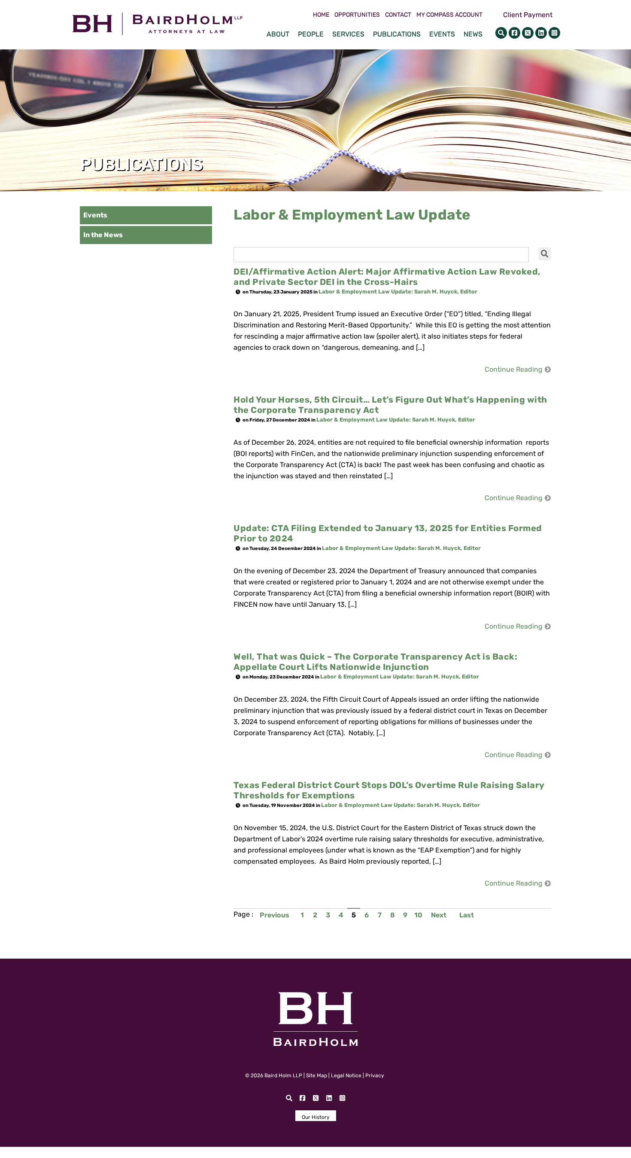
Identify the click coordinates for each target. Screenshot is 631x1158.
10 (418, 915)
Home (321, 15)
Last (466, 915)
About (278, 34)
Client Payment (527, 15)
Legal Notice (346, 1075)
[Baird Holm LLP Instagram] (554, 33)
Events (442, 34)
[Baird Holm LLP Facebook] (514, 33)
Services (348, 34)
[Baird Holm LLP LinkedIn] (541, 33)
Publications (397, 34)
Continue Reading (514, 369)
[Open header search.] (501, 33)
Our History (316, 1117)
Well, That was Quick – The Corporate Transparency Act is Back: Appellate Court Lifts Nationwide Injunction (375, 661)
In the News (103, 235)
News (473, 34)
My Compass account (449, 15)
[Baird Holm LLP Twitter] (528, 33)
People (311, 34)
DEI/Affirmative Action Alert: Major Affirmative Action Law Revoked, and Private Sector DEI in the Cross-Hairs (387, 276)
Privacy (374, 1075)
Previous (274, 915)
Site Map (316, 1075)
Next (438, 915)
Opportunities (357, 15)
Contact (398, 15)
